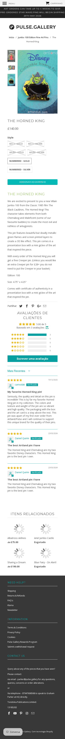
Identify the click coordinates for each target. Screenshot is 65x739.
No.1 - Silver (35, 143)
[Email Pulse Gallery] (33, 713)
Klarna (11, 605)
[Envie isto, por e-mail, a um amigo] (44, 306)
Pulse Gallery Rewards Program (22, 642)
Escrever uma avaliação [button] (32, 358)
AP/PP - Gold (16, 152)
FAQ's (10, 600)
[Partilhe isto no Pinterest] (32, 306)
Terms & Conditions (17, 627)
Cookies (11, 637)
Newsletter (13, 610)
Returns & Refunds (16, 595)
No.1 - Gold (16, 143)
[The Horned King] (38, 82)
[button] (18, 335)
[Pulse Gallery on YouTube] (15, 713)
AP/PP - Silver (36, 152)
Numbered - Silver (19, 169)
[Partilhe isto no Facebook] (26, 306)
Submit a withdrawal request (21, 646)
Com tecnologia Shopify (42, 731)
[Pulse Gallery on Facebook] (9, 713)
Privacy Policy (14, 632)
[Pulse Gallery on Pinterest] (21, 713)
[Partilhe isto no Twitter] (20, 306)
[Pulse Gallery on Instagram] (27, 713)
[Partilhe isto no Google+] (38, 306)
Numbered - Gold (19, 160)
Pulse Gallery (25, 731)
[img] (15, 380)
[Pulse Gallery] (32, 26)
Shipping (12, 590)
